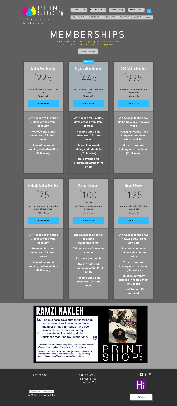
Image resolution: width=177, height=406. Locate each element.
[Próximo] (144, 334)
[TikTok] (141, 374)
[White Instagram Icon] (150, 374)
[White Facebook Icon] (145, 374)
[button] (149, 10)
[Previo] (38, 334)
